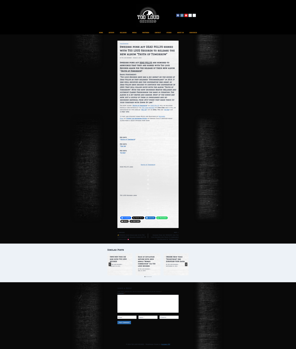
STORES (168, 32)
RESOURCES (193, 32)
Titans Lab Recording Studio (136, 118)
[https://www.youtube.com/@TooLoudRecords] (186, 15)
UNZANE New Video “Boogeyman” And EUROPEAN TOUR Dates (175, 259)
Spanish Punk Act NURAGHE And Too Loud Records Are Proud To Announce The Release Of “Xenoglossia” (165, 236)
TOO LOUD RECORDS (126, 57)
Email (141, 317)
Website (163, 317)
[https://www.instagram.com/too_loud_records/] (182, 15)
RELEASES (123, 32)
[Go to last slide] (110, 264)
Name (120, 317)
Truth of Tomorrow (127, 139)
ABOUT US (180, 32)
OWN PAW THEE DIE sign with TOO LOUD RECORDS (118, 259)
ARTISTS (111, 32)
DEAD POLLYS (154, 105)
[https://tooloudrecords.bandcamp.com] (190, 15)
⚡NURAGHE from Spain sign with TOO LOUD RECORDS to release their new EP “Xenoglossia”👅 (131, 236)
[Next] (186, 264)
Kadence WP (165, 344)
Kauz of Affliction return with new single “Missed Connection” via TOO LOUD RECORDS (146, 261)
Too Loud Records (148, 107)
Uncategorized (124, 43)
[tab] (146, 276)
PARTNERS (145, 32)
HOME (101, 32)
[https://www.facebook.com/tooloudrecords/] (178, 15)
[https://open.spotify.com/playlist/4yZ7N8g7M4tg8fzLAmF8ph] (194, 15)
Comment (121, 293)
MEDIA (134, 32)
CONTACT (158, 32)
